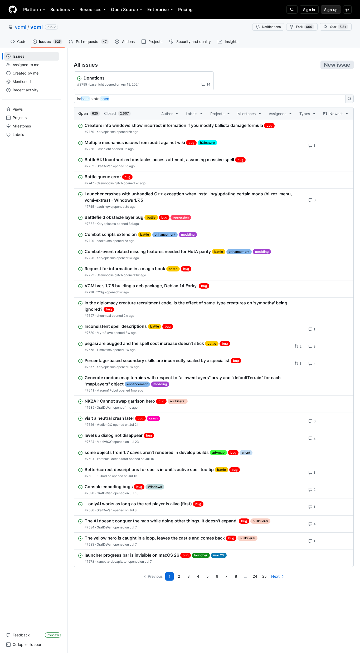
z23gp (101, 292)
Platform (32, 9)
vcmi (20, 27)
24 (255, 576)
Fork (304, 27)
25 (264, 576)
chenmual (103, 316)
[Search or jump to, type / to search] (292, 9)
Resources (90, 9)
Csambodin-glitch (109, 183)
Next (275, 576)
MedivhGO (104, 425)
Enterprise (158, 9)
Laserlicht (96, 84)
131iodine (104, 476)
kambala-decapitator (112, 459)
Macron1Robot (107, 390)
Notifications (271, 27)
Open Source (124, 9)
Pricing (185, 9)
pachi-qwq (104, 207)
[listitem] (213, 128)
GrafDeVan (104, 166)
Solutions (60, 9)
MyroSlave (105, 333)
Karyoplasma (106, 132)
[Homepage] (12, 9)
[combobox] (211, 99)
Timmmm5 (104, 350)
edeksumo (104, 241)
